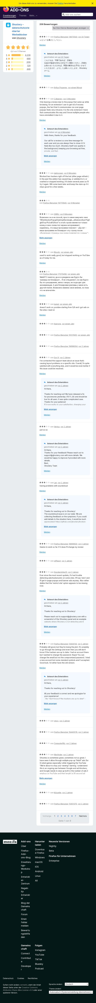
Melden (43, 45)
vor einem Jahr (67, 252)
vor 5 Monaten (69, 99)
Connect (25, 953)
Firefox (61, 3)
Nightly (52, 846)
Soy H (56, 357)
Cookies (20, 978)
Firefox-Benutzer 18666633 (65, 544)
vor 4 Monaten (64, 132)
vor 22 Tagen (63, 57)
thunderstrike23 (60, 572)
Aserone (57, 324)
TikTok (38, 959)
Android (39, 871)
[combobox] (77, 14)
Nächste (83, 816)
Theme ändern (55, 989)
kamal (56, 304)
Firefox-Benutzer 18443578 (65, 732)
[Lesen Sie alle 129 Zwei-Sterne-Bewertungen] (18, 66)
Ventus (57, 427)
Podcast (39, 968)
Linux (37, 876)
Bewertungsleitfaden (25, 933)
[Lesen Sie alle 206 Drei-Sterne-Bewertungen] (18, 62)
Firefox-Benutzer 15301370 (65, 804)
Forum (24, 914)
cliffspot (57, 561)
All (36, 880)
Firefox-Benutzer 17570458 (55, 274)
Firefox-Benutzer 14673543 (65, 37)
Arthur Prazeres (60, 87)
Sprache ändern (55, 984)
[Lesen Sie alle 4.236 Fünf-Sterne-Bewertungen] (18, 55)
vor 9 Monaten (66, 214)
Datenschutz (8, 978)
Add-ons (26, 841)
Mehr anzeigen (50, 156)
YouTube (39, 954)
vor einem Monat (75, 87)
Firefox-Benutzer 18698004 (66, 346)
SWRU (56, 214)
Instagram (40, 950)
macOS (38, 862)
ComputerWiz (59, 743)
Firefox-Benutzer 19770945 (55, 203)
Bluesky (39, 964)
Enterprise (54, 860)
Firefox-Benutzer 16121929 (65, 335)
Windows (40, 857)
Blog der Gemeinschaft (25, 906)
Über (23, 846)
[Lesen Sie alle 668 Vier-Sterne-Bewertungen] (18, 59)
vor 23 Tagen (83, 37)
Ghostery (21, 38)
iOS (37, 866)
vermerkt (23, 985)
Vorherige (47, 816)
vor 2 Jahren (83, 346)
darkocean (58, 173)
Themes (22, 15)
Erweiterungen (9, 15)
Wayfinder (58, 755)
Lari (55, 483)
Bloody (57, 252)
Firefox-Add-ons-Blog (25, 854)
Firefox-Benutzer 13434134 (65, 644)
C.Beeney (58, 99)
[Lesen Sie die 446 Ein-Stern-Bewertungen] (18, 69)
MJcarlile (57, 793)
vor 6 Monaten (70, 173)
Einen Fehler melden (24, 922)
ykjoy (56, 721)
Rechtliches (33, 978)
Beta (51, 850)
